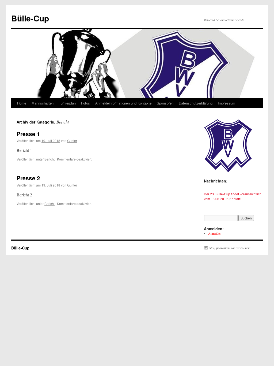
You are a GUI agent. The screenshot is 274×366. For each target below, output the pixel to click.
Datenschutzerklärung (195, 103)
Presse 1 (28, 134)
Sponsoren (165, 103)
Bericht (49, 159)
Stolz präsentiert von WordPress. (230, 248)
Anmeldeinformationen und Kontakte (123, 103)
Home (21, 103)
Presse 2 (28, 178)
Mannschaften (43, 103)
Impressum (226, 103)
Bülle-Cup (30, 18)
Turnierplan (67, 103)
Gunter (72, 140)
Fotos (85, 103)
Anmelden (214, 233)
